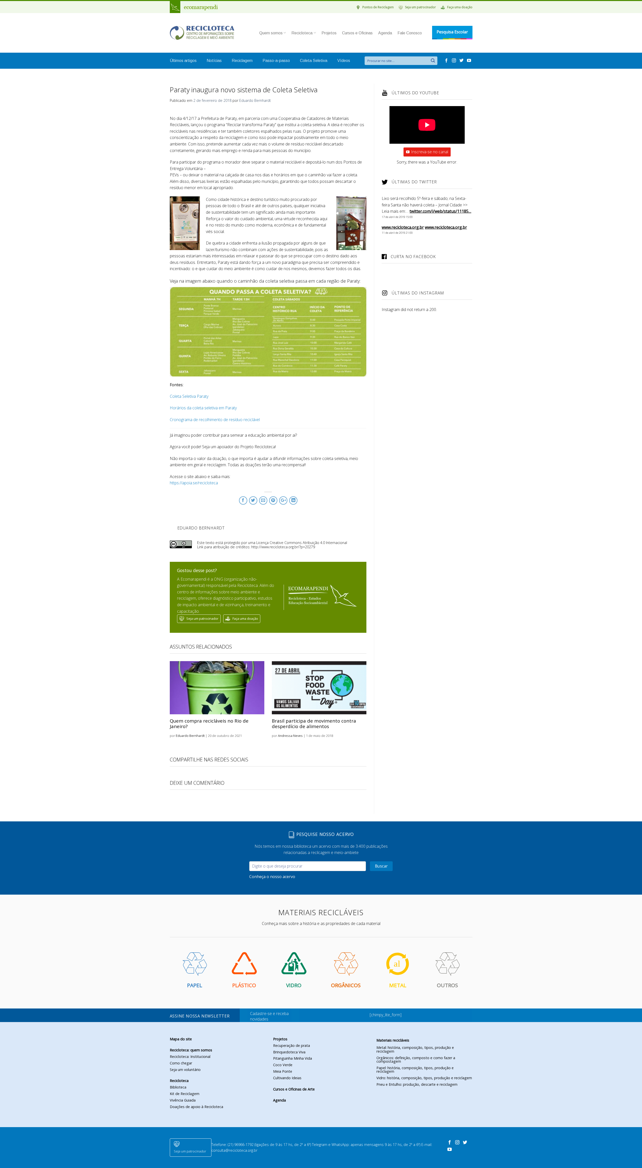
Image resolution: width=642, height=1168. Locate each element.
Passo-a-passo (276, 60)
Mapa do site (181, 1039)
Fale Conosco (409, 33)
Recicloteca (301, 33)
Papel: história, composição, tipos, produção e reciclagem (415, 1069)
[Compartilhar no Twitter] (253, 500)
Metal (397, 985)
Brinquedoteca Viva (289, 1052)
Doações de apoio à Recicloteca (196, 1106)
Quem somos (271, 33)
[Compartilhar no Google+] (283, 500)
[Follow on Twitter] (461, 60)
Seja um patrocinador (420, 7)
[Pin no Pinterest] (273, 500)
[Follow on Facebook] (446, 60)
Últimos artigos (183, 60)
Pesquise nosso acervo (324, 834)
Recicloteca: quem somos (191, 1050)
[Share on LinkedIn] (293, 500)
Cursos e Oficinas (357, 33)
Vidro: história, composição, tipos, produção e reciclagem (424, 1077)
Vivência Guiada (183, 1100)
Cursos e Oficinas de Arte (294, 1089)
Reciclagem (242, 60)
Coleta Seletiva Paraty (189, 396)
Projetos (329, 33)
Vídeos (343, 60)
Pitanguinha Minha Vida (292, 1058)
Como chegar (181, 1063)
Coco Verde (282, 1064)
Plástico (244, 985)
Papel (194, 985)
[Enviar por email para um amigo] (263, 500)
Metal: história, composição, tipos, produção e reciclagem (415, 1049)
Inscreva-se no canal (429, 151)
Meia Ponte (282, 1071)
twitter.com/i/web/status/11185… (440, 211)
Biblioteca (178, 1087)
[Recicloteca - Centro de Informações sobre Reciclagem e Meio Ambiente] (202, 33)
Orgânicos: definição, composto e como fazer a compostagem (415, 1059)
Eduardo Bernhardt (255, 100)
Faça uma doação (459, 7)
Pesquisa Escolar (452, 32)
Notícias (214, 60)
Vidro (293, 985)
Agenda (385, 33)
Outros (447, 985)
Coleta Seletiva (313, 60)
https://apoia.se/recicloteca (194, 483)
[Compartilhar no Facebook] (243, 500)
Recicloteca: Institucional (190, 1056)
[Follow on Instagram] (454, 60)
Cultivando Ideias (287, 1077)
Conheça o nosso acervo (272, 876)
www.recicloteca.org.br (403, 227)
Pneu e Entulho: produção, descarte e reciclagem (416, 1084)
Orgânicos (346, 985)
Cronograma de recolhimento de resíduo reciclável (215, 419)
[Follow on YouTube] (469, 60)
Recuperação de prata (291, 1045)
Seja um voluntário (185, 1069)
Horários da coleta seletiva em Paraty (203, 408)
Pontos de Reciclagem (378, 7)
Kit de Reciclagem (184, 1093)
